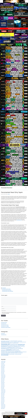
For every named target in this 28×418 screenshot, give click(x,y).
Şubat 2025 (3, 367)
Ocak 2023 (2, 398)
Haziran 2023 (3, 392)
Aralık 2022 (2, 399)
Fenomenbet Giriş (3, 323)
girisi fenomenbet (7, 352)
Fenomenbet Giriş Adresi (6, 187)
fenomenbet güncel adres (5, 345)
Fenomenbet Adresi (4, 322)
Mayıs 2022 (2, 408)
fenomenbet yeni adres (4, 351)
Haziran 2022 (3, 407)
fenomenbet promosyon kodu (13, 348)
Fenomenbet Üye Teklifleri (5, 326)
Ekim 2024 (2, 372)
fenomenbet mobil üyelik (22, 346)
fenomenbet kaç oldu (10, 346)
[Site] (14, 47)
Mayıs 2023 (3, 393)
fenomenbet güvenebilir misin (13, 345)
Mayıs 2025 (2, 366)
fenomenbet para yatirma (11, 347)
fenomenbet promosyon (5, 348)
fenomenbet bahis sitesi (5, 341)
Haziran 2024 (3, 377)
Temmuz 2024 (3, 376)
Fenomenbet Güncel (21, 344)
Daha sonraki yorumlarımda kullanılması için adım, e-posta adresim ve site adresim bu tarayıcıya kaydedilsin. (14, 313)
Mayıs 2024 (3, 378)
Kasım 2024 (3, 371)
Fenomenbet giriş (5, 344)
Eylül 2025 (2, 363)
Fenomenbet (3, 333)
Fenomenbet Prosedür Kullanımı (5, 327)
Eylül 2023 (2, 388)
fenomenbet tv (9, 349)
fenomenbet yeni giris (18, 351)
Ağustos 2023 (3, 389)
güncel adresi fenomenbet (14, 352)
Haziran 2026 (3, 362)
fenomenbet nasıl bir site (4, 347)
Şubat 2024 (3, 382)
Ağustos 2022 (3, 404)
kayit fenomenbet (5, 353)
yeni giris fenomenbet (4, 355)
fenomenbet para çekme (18, 347)
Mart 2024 (2, 381)
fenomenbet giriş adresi (13, 344)
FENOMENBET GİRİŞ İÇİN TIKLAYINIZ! (14, 28)
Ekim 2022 (2, 402)
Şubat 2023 (3, 397)
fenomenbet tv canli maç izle (5, 350)
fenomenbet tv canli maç (15, 349)
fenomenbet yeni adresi (11, 351)
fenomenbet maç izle (16, 346)
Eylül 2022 (2, 403)
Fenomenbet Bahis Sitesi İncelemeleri (7, 291)
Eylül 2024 (2, 373)
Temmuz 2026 (3, 361)
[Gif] (14, 78)
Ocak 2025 (2, 368)
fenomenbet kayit (4, 346)
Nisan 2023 (2, 394)
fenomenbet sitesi (20, 348)
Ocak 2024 (2, 383)
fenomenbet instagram (21, 345)
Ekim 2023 (2, 387)
